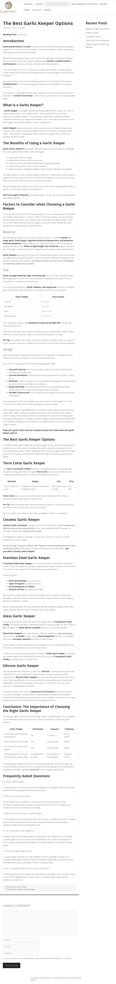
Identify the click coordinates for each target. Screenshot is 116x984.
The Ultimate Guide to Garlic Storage (20, 889)
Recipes (103, 4)
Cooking (39, 4)
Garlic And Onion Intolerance (98, 40)
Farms (27, 10)
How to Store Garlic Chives (17, 887)
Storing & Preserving (57, 4)
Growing (28, 4)
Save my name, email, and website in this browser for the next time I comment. (38, 958)
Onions (47, 10)
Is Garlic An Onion (93, 36)
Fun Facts (37, 10)
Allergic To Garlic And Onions (97, 29)
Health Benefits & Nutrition (84, 4)
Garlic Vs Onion (92, 32)
